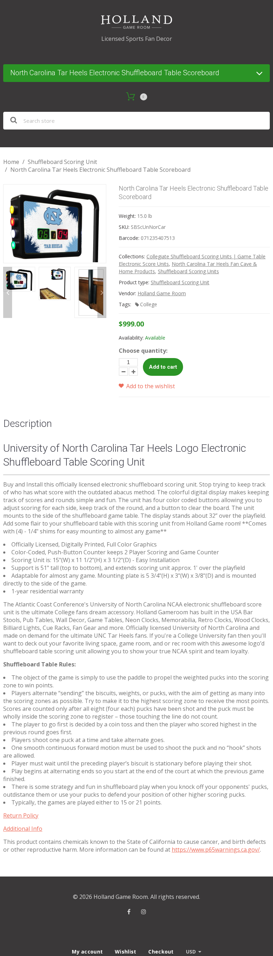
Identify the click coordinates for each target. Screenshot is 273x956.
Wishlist (125, 951)
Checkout (160, 951)
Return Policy (20, 815)
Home (11, 162)
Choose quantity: (143, 351)
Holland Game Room (162, 293)
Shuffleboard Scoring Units (188, 271)
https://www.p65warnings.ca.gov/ (216, 849)
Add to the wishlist (150, 386)
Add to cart (163, 367)
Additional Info (22, 829)
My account (87, 951)
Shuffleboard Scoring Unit (62, 162)
